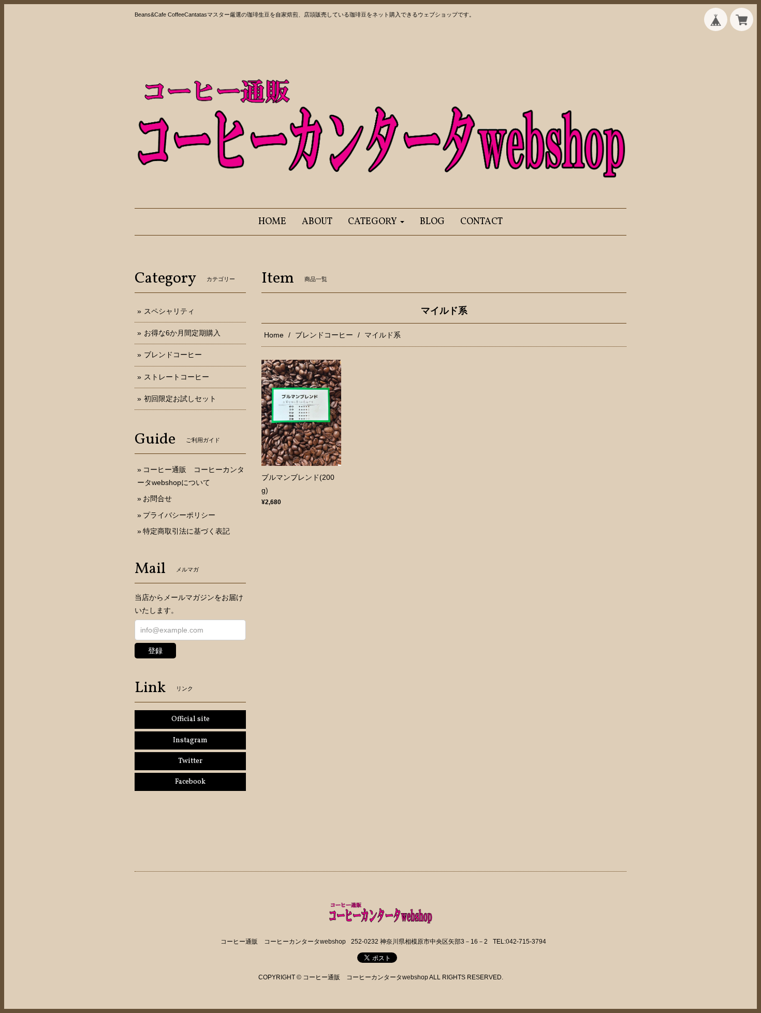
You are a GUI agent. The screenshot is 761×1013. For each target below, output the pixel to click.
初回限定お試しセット (180, 398)
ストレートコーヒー (176, 377)
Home (274, 335)
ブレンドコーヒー (324, 335)
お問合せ (157, 498)
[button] (376, 222)
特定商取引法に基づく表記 (186, 531)
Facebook (190, 782)
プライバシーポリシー (179, 515)
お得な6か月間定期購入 (182, 333)
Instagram (190, 740)
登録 (155, 651)
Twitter (190, 761)
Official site (190, 719)
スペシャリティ (169, 311)
